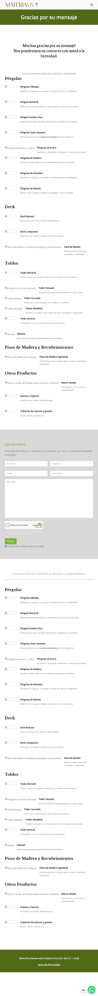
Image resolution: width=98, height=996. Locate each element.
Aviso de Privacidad (49, 964)
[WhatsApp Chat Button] (91, 989)
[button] (91, 5)
